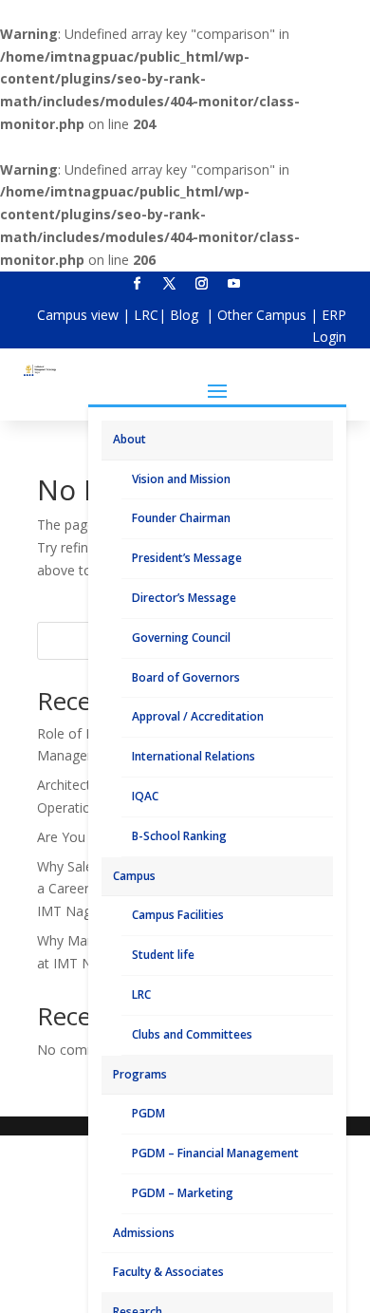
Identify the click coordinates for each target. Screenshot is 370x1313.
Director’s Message (184, 598)
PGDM (148, 1113)
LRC (146, 315)
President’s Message (187, 558)
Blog (186, 315)
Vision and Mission (181, 479)
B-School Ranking (179, 836)
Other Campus (263, 315)
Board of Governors (186, 677)
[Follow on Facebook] (136, 284)
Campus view (78, 315)
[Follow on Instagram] (201, 284)
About (129, 439)
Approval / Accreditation (198, 716)
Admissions (144, 1233)
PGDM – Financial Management (215, 1153)
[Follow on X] (169, 284)
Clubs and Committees (192, 1034)
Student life (163, 955)
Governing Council (181, 637)
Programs (140, 1074)
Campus (134, 876)
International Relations (193, 756)
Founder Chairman (181, 518)
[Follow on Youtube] (233, 284)
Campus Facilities (178, 915)
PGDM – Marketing (182, 1193)
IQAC (145, 796)
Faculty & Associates (168, 1272)
